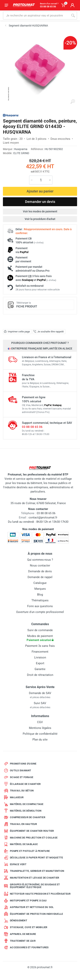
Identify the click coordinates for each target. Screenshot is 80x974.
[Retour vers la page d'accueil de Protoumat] (24, 5)
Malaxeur (16, 797)
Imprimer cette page (19, 331)
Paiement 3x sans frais (40, 646)
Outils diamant (20, 770)
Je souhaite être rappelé (50, 331)
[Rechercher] (73, 15)
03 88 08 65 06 (32, 427)
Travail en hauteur (23, 824)
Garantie (40, 669)
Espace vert (18, 864)
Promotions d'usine (23, 763)
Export (40, 663)
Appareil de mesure (23, 934)
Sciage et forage (21, 777)
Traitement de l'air (23, 940)
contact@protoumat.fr (43, 517)
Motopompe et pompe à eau (28, 900)
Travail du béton (22, 790)
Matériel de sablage (24, 844)
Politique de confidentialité (40, 733)
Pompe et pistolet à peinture (30, 851)
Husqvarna (20, 149)
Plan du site (40, 739)
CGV (40, 722)
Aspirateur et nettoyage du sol (32, 907)
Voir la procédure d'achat (40, 219)
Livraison (40, 657)
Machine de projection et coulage (33, 837)
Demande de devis (40, 571)
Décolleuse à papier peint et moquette (36, 857)
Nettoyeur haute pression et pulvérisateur (40, 893)
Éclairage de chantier (25, 784)
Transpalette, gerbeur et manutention (37, 870)
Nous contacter (40, 565)
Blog (40, 594)
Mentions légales (40, 728)
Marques (40, 588)
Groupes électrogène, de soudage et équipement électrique (35, 886)
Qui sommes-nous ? (40, 559)
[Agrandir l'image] (72, 101)
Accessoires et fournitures (29, 947)
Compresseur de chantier (27, 817)
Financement (40, 651)
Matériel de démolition (26, 810)
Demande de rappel (40, 577)
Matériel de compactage (26, 804)
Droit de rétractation (40, 675)
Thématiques (40, 600)
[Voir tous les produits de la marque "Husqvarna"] (11, 115)
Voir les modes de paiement (40, 211)
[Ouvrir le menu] (6, 5)
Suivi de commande (40, 630)
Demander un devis (40, 202)
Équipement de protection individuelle (36, 913)
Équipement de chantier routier (32, 830)
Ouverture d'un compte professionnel (40, 612)
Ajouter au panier (40, 191)
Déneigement (18, 920)
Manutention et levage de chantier (34, 877)
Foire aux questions (40, 606)
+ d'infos (39, 242)
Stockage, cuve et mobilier (28, 927)
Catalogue (40, 583)
